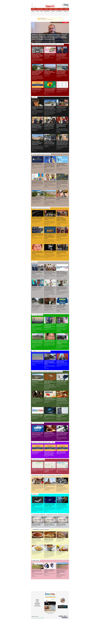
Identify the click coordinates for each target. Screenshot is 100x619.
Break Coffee (40, 9)
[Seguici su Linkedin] (64, 4)
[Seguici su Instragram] (67, 4)
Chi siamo (37, 602)
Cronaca (33, 9)
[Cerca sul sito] (32, 4)
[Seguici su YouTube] (66, 5)
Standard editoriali (37, 603)
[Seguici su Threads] (62, 5)
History (61, 9)
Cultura (46, 9)
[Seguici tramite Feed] (67, 617)
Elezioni (52, 11)
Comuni (66, 9)
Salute (37, 11)
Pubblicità (37, 599)
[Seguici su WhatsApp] (65, 5)
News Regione (46, 11)
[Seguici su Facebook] (65, 4)
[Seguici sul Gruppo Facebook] (66, 4)
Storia (33, 11)
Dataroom (56, 9)
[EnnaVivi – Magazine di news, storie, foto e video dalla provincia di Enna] (50, 5)
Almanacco (66, 11)
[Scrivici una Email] (67, 5)
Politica (51, 9)
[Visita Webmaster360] (62, 606)
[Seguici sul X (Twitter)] (63, 5)
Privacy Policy (37, 604)
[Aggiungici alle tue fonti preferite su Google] (63, 4)
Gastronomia (59, 11)
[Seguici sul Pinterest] (64, 5)
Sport (41, 11)
